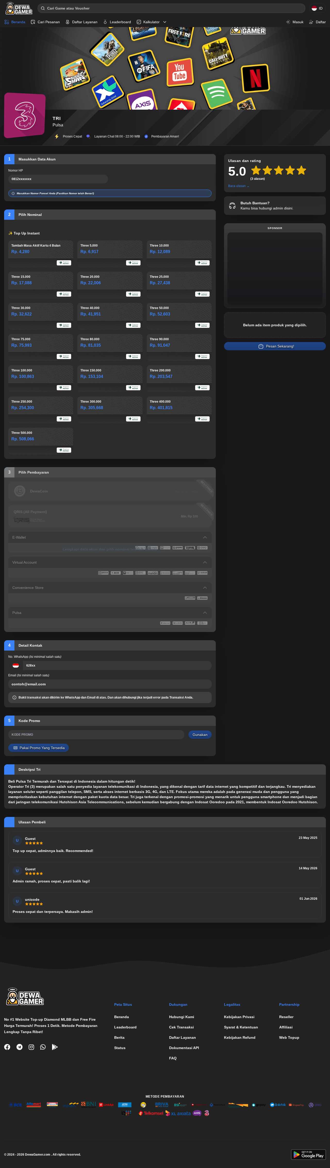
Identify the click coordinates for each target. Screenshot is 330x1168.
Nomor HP (15, 170)
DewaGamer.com (37, 1154)
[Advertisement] (275, 268)
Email (28, 675)
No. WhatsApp (34, 657)
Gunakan (200, 735)
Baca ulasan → (239, 186)
